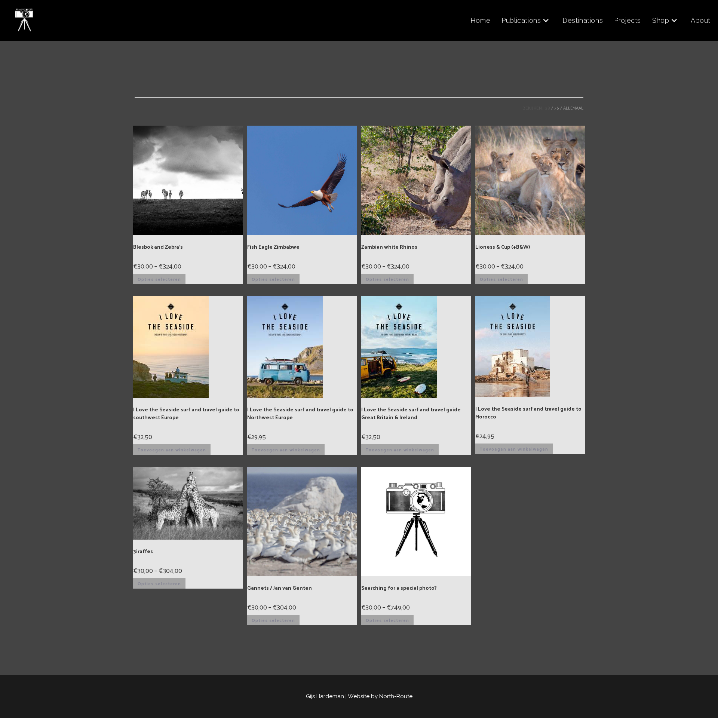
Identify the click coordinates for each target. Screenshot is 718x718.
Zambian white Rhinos (389, 247)
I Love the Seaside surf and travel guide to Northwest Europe (300, 413)
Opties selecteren (159, 279)
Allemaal (573, 108)
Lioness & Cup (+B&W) (502, 247)
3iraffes (143, 551)
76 (556, 108)
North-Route (395, 696)
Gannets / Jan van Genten (279, 588)
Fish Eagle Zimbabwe (273, 247)
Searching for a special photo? (399, 588)
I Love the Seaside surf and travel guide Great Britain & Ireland (411, 413)
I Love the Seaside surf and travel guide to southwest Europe (186, 413)
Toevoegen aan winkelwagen (172, 449)
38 (547, 108)
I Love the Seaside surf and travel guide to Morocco (528, 412)
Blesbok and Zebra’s (158, 247)
